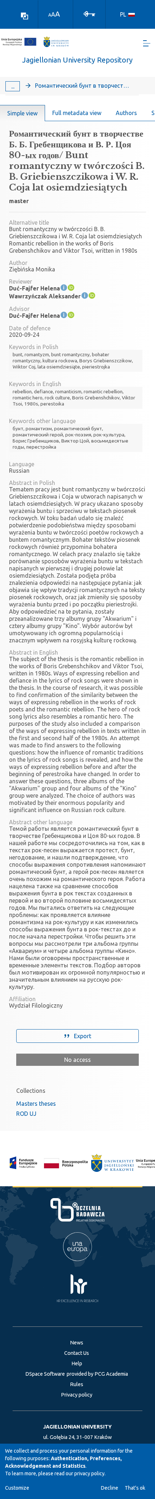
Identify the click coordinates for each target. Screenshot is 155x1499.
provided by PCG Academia (97, 1374)
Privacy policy (76, 1395)
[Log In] (89, 13)
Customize (17, 1488)
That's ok (135, 1488)
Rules (76, 1384)
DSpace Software (45, 1374)
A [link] (49, 15)
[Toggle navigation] (146, 43)
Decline (109, 1488)
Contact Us (76, 1353)
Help (76, 1363)
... (12, 86)
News (76, 1343)
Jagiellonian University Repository (77, 60)
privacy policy (89, 1473)
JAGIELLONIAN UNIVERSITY (77, 1427)
